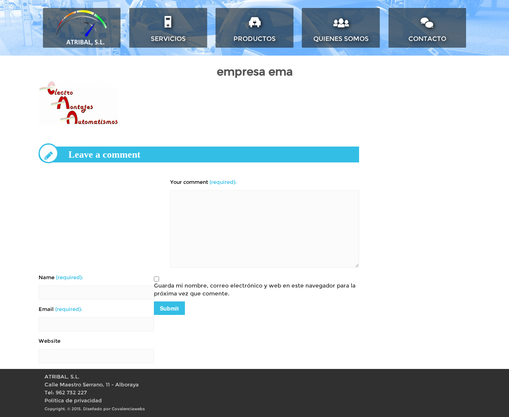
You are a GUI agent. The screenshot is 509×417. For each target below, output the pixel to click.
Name (61, 277)
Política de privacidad (73, 400)
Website (49, 341)
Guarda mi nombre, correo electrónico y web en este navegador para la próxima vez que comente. (255, 289)
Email (60, 309)
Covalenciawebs (128, 409)
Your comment (203, 182)
